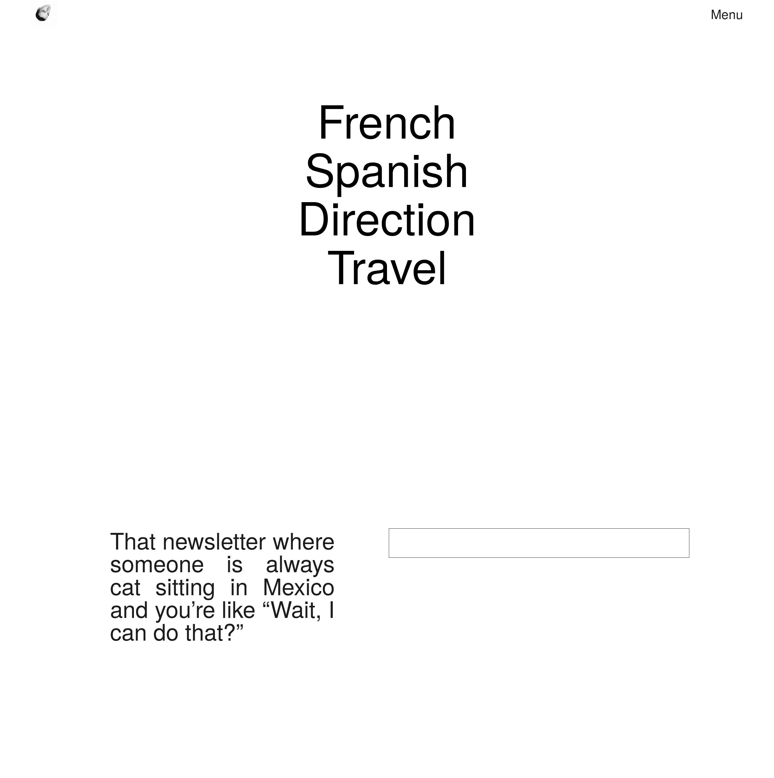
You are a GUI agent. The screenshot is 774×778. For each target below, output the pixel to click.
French (387, 119)
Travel (387, 264)
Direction (387, 215)
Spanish (387, 167)
